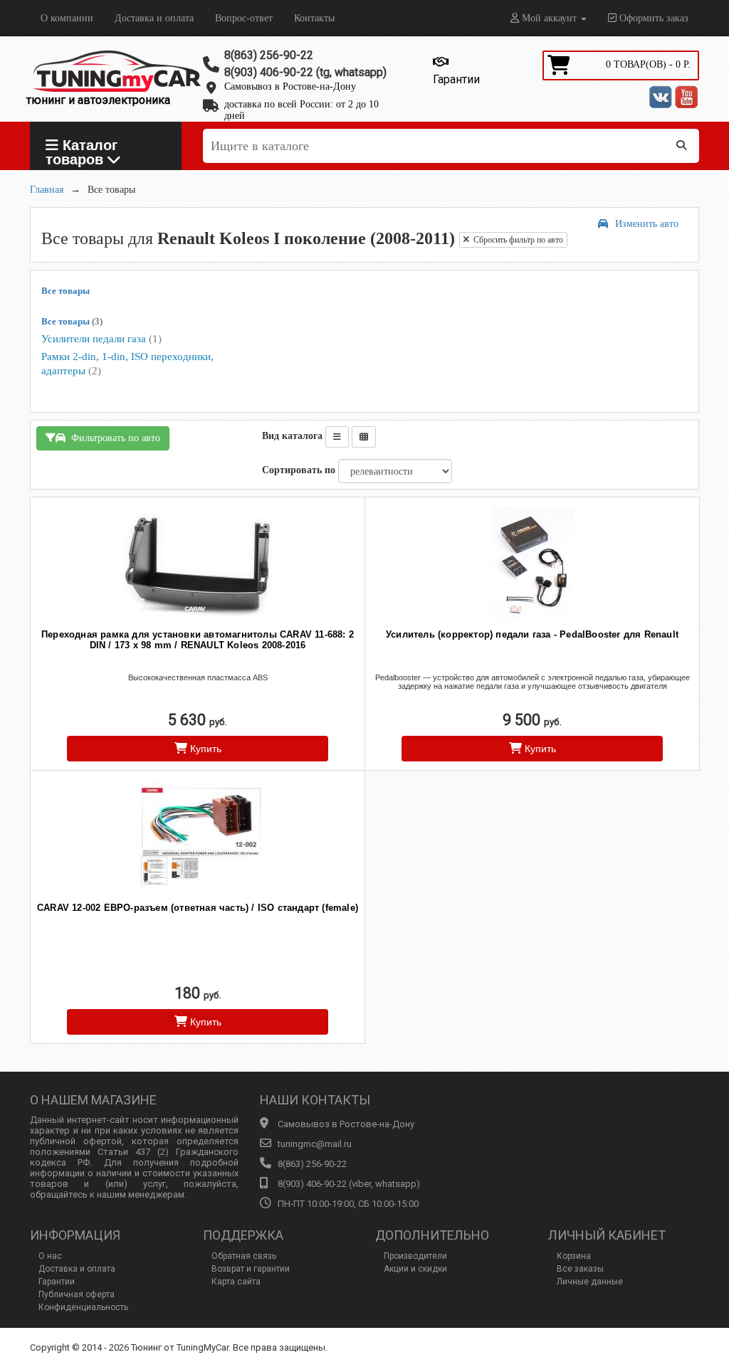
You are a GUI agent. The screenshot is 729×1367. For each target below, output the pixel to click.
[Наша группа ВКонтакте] (660, 96)
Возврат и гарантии (250, 1269)
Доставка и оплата (154, 18)
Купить (204, 748)
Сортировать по (298, 470)
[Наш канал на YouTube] (686, 96)
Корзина (574, 1256)
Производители (415, 1256)
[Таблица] (364, 437)
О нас (50, 1256)
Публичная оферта (76, 1294)
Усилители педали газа (101, 338)
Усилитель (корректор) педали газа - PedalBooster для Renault (532, 634)
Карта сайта (236, 1282)
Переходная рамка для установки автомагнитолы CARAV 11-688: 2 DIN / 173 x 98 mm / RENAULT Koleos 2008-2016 (197, 639)
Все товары (65, 290)
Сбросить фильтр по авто (516, 240)
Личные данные (590, 1282)
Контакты (314, 18)
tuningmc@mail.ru (315, 1144)
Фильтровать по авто (112, 438)
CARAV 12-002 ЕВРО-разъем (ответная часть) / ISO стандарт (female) (197, 907)
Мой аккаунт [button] (549, 18)
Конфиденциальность (83, 1307)
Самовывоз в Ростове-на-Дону (290, 86)
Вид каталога (292, 436)
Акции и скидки (415, 1269)
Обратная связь (243, 1256)
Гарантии (56, 1282)
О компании (67, 18)
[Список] (337, 437)
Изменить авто (646, 223)
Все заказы (580, 1269)
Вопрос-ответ (244, 18)
